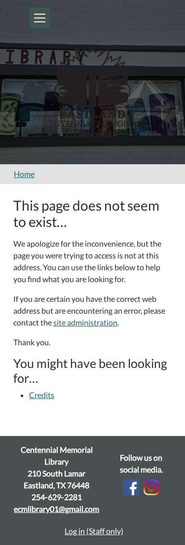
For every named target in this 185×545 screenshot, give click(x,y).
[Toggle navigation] (40, 18)
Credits (41, 395)
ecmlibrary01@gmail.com (56, 508)
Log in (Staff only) (94, 531)
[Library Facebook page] (131, 486)
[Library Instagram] (151, 486)
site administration (85, 322)
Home (24, 174)
